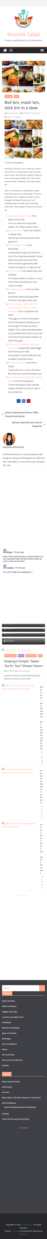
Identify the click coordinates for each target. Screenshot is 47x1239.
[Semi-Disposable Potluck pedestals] (20, 794)
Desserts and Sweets (11, 1028)
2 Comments (35, 113)
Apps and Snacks (9, 1033)
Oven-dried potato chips (19, 215)
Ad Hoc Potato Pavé (17, 245)
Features (8, 96)
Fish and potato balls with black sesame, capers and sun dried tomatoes (23, 308)
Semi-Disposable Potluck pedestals (41, 786)
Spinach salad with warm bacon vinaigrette (27, 424)
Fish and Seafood (9, 1044)
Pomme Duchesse (16, 362)
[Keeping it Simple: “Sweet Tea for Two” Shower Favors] (23, 650)
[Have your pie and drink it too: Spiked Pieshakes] (20, 856)
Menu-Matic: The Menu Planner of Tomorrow (21, 1097)
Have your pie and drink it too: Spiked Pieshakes (41, 849)
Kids (40, 656)
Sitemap (5, 1113)
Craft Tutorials (10, 656)
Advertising (7, 1087)
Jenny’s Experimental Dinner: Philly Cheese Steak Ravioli (21, 414)
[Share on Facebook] (18, 402)
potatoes (10, 117)
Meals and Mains (9, 1006)
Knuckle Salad (23, 34)
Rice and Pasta (8, 1054)
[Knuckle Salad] (5, 50)
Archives (5, 1092)
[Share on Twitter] (23, 402)
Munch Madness (9, 1103)
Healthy (5, 1065)
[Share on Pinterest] (28, 402)
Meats (4, 1049)
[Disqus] (23, 509)
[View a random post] (42, 50)
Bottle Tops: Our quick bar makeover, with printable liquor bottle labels (41, 718)
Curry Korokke (15, 271)
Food (16, 96)
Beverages (6, 1038)
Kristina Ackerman (13, 113)
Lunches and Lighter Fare (13, 1017)
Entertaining (31, 656)
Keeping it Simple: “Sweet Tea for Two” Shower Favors (23, 663)
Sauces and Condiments (12, 1060)
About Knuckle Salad (11, 1081)
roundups (17, 117)
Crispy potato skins (17, 289)
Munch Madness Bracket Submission (20, 1107)
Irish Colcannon (15, 230)
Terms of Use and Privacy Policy (15, 1119)
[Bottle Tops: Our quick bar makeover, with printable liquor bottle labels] (20, 725)
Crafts (21, 656)
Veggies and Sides (9, 1011)
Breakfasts (6, 1022)
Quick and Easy (8, 1001)
